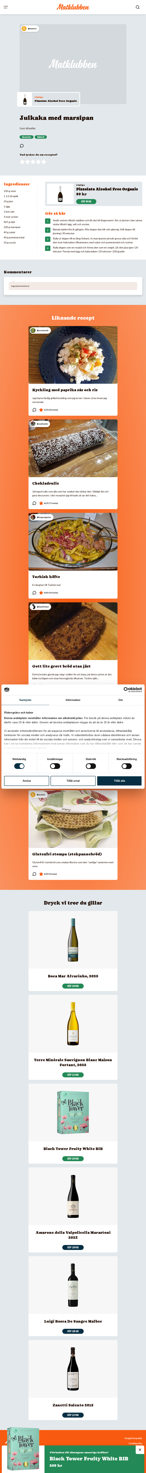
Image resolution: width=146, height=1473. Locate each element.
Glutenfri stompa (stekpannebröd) (67, 854)
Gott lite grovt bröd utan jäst (61, 666)
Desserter (26, 137)
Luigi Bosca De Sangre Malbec (73, 1321)
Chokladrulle (45, 483)
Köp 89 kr (86, 201)
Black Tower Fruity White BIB (73, 1149)
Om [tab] (120, 699)
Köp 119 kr (73, 1074)
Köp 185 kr (73, 1331)
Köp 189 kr (73, 1247)
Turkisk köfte (46, 577)
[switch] (55, 766)
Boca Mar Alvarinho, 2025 (73, 976)
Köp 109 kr (73, 986)
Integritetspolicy (133, 1438)
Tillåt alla (119, 780)
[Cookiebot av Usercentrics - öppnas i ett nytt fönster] (126, 689)
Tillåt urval (73, 780)
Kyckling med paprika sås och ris (65, 390)
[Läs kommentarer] (22, 146)
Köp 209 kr (73, 1158)
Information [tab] (73, 699)
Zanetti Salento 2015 (73, 1405)
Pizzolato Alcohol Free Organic (56, 100)
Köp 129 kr (73, 1415)
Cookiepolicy (135, 1443)
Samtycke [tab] (25, 699)
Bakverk (40, 137)
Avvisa (27, 780)
